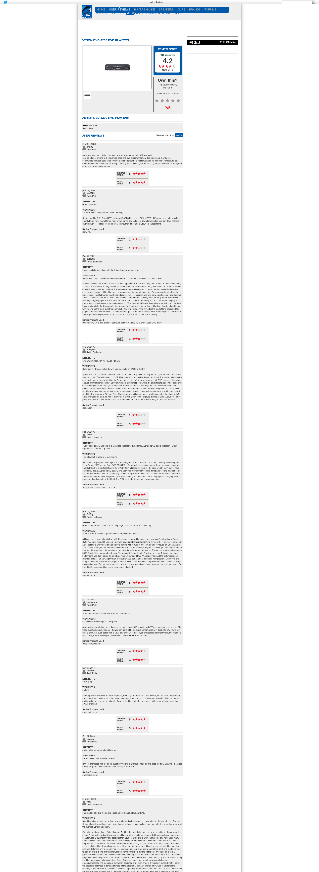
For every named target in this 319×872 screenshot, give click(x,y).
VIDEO (130, 13)
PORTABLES (153, 13)
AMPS (114, 13)
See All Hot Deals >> (228, 42)
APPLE (140, 13)
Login (151, 2)
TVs (122, 13)
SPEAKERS (102, 13)
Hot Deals (194, 42)
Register (160, 2)
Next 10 (178, 135)
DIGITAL (166, 13)
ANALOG (178, 13)
